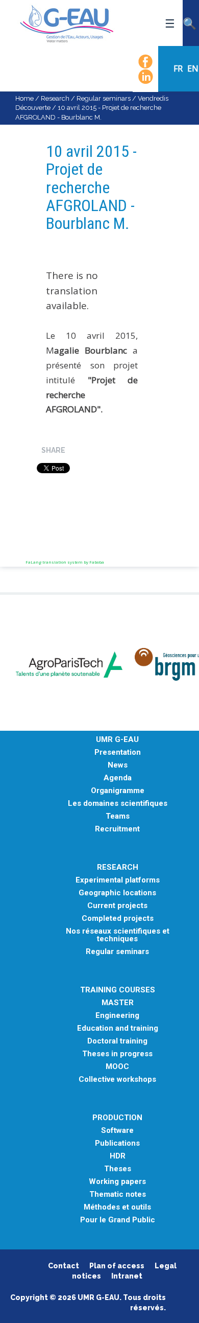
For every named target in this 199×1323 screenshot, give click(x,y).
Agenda (118, 778)
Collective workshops (117, 1079)
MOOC (117, 1067)
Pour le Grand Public (117, 1220)
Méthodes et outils (117, 1207)
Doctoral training (117, 1041)
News (118, 765)
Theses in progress (117, 1054)
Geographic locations (117, 893)
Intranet (126, 1276)
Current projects (117, 906)
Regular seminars (104, 98)
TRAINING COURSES (117, 990)
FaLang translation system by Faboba (65, 562)
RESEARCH (117, 867)
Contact (63, 1266)
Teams (118, 816)
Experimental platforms (118, 880)
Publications (117, 1143)
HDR (118, 1156)
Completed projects (118, 918)
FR (179, 68)
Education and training (117, 1028)
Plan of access (116, 1266)
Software (117, 1130)
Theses (117, 1169)
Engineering (117, 1015)
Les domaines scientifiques (117, 803)
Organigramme (117, 791)
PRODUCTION (117, 1118)
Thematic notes (117, 1194)
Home (24, 98)
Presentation (117, 752)
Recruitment (117, 829)
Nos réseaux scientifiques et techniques (117, 935)
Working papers (117, 1182)
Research (55, 98)
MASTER (118, 1003)
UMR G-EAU (117, 740)
